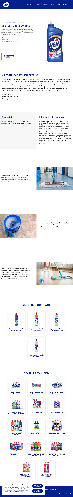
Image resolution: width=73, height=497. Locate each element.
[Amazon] (9, 56)
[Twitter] (67, 493)
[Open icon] (70, 4)
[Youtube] (70, 493)
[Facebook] (59, 493)
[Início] (6, 4)
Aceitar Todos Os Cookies (37, 486)
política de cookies (19, 491)
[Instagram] (63, 493)
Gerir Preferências (37, 491)
